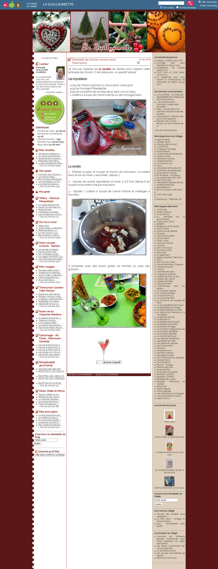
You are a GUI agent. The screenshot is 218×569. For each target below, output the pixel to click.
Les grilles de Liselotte (167, 343)
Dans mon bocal (164, 248)
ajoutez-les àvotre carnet (50, 118)
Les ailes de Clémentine (168, 338)
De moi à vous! (48, 222)
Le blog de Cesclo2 (166, 317)
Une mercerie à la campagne (170, 393)
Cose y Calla (162, 240)
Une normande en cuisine (169, 396)
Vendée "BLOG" (164, 142)
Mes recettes (46, 150)
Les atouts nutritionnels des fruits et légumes (171, 547)
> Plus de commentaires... (166, 130)
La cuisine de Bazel (166, 293)
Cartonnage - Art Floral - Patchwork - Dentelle (50, 338)
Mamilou (161, 348)
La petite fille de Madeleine (169, 154)
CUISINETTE (162, 146)
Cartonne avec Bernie (167, 231)
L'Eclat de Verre (164, 283)
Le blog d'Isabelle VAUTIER (169, 310)
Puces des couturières (167, 372)
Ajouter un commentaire (106, 374)
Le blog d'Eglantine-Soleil (169, 307)
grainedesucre (163, 187)
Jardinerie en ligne (165, 272)
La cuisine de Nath (165, 298)
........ (158, 197)
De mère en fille (164, 250)
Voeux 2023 (169, 421)
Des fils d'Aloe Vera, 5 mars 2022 (169, 488)
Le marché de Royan (166, 336)
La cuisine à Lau (164, 163)
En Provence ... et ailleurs (168, 175)
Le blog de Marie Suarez (168, 322)
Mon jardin (45, 170)
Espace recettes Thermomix (170, 257)
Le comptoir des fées (167, 334)
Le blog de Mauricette (167, 324)
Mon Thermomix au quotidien (170, 357)
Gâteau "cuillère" (170, 60)
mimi (159, 166)
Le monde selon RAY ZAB (169, 178)
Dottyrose (161, 252)
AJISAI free (162, 209)
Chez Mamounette (165, 236)
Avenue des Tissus (165, 221)
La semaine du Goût (166, 551)
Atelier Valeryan (164, 212)
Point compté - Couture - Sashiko (49, 244)
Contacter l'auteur (54, 92)
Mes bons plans (48, 411)
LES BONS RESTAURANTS (169, 168)
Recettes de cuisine (166, 379)
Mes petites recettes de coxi (170, 182)
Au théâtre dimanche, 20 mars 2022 (169, 453)
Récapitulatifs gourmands (47, 364)
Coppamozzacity (165, 161)
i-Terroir (160, 269)
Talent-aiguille (163, 389)
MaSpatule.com (164, 350)
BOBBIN (160, 224)
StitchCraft (162, 386)
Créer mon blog (208, 5)
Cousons (161, 245)
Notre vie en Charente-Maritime (50, 313)
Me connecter (209, 2)
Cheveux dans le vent (167, 144)
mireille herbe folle (165, 185)
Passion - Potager (165, 365)
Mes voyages (47, 266)
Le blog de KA (163, 319)
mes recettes (50, 114)
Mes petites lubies (165, 355)
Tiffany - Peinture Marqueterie (49, 200)
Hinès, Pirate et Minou (52, 390)
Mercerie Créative (165, 353)
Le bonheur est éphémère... (169, 170)
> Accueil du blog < (49, 58)
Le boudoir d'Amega (166, 326)
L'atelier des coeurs (166, 279)
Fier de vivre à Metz (166, 262)
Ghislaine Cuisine (165, 267)
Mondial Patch (163, 360)
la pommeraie (163, 151)
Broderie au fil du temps (168, 226)
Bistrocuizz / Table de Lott (169, 199)
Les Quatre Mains (165, 346)
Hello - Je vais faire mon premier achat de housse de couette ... (170, 111)
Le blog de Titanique (166, 149)
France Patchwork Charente (170, 264)
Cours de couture (165, 243)
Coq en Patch (163, 238)
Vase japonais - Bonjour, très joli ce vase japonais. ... (170, 117)
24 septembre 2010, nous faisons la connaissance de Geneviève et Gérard (171, 81)
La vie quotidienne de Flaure (170, 305)
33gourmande (163, 139)
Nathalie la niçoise (165, 158)
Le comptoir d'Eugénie (167, 331)
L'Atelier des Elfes (165, 281)
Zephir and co (163, 398)
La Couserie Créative (166, 291)
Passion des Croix (165, 367)
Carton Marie (163, 229)
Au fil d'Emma (163, 214)
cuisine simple (163, 156)
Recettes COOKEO (165, 374)
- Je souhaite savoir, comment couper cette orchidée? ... (167, 104)
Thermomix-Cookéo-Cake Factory (51, 289)
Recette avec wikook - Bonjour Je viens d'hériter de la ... (170, 123)
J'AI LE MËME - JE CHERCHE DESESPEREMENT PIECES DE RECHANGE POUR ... (170, 97)
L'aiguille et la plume (166, 274)
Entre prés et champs (167, 173)
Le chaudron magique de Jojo (171, 329)
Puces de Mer (163, 369)
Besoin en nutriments (167, 558)
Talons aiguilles (164, 391)
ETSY (159, 260)
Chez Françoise (164, 180)
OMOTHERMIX (164, 362)
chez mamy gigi (164, 194)
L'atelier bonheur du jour (168, 276)
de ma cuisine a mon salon (169, 189)
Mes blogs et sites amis (165, 206)
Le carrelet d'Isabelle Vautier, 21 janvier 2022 (169, 471)
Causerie (161, 233)
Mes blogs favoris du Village (168, 136)
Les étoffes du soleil (166, 341)
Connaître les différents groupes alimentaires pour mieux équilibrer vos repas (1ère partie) (171, 540)
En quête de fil (163, 255)
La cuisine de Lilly (165, 295)
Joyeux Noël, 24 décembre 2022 (169, 437)
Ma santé (44, 191)
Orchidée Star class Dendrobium (171, 64)
